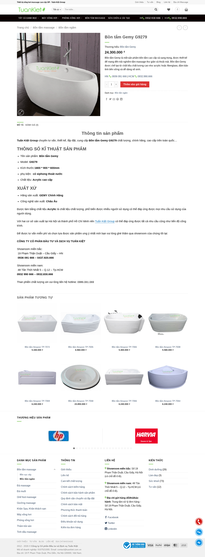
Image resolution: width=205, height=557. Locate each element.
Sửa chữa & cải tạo (119, 18)
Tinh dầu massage (27, 532)
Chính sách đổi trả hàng (73, 516)
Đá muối (21, 491)
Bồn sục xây (25, 474)
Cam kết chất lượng (71, 481)
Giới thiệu (139, 2)
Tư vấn (150, 2)
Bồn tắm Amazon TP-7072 (37, 347)
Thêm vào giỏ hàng (134, 84)
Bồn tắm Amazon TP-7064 (167, 401)
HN (150, 18)
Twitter (111, 523)
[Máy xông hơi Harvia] (146, 436)
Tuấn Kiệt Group (105, 221)
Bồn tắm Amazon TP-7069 (37, 401)
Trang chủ (23, 27)
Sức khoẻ (154, 481)
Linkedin (112, 529)
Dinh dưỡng (155, 469)
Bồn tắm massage (95, 18)
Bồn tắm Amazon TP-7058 (80, 401)
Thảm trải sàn (24, 526)
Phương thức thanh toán (74, 510)
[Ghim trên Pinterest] (117, 99)
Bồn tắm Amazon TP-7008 (167, 347)
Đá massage (23, 485)
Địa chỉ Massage (180, 2)
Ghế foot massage (26, 497)
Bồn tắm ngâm (67, 27)
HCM (176, 18)
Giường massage (26, 503)
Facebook (112, 517)
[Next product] (179, 27)
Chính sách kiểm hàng (73, 487)
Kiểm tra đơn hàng (71, 527)
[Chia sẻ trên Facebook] (106, 99)
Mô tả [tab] (20, 125)
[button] (177, 9)
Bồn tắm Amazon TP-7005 (80, 347)
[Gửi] (155, 9)
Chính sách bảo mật (71, 504)
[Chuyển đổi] (54, 469)
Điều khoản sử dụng (72, 521)
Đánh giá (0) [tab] (32, 125)
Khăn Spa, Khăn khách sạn (31, 508)
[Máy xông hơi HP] (58, 436)
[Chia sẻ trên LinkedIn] (121, 99)
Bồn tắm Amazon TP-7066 (124, 401)
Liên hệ (167, 2)
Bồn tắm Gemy (128, 47)
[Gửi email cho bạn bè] (114, 99)
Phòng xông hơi (71, 18)
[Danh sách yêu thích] (168, 9)
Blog (158, 2)
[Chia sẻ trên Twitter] (110, 99)
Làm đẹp (153, 475)
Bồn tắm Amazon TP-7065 (124, 347)
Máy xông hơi (49, 18)
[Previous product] (185, 27)
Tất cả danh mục (27, 18)
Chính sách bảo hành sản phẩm (78, 492)
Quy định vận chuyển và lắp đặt (77, 498)
